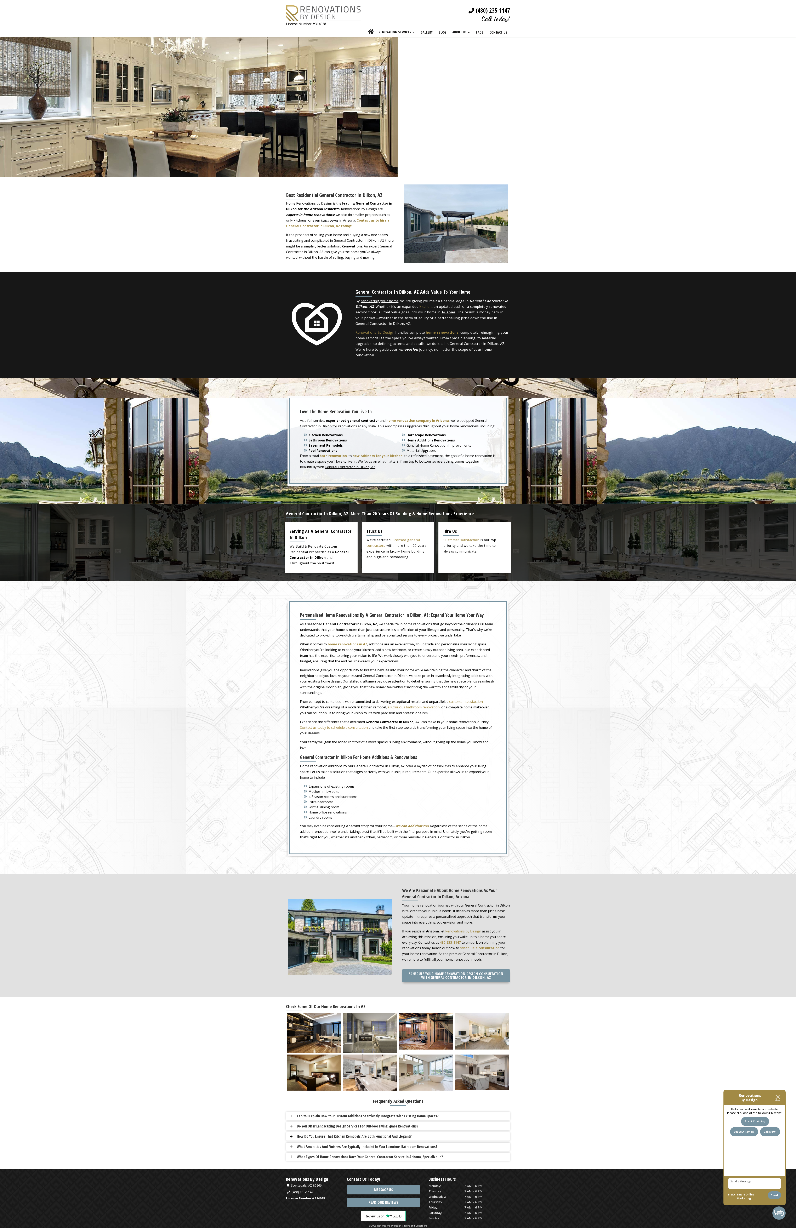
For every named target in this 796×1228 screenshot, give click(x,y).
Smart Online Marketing (745, 1196)
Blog (442, 32)
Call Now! (770, 1131)
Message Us (383, 1189)
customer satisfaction (466, 701)
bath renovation (333, 455)
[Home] (370, 32)
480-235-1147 (450, 942)
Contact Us (498, 32)
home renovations (442, 332)
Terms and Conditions (415, 1225)
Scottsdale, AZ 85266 (306, 1185)
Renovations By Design (375, 332)
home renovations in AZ (347, 644)
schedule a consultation (480, 948)
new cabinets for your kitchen (378, 455)
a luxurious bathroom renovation (414, 707)
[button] (399, 1116)
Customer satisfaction (461, 540)
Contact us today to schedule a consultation (334, 727)
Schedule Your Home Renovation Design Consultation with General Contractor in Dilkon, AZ (456, 975)
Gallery (427, 32)
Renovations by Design (463, 931)
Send (774, 1195)
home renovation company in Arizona (417, 420)
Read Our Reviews (383, 1202)
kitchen (425, 306)
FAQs (479, 32)
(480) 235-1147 (492, 10)
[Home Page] (323, 18)
